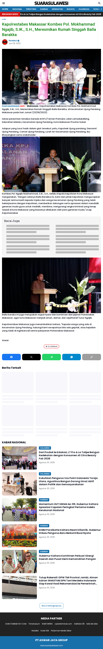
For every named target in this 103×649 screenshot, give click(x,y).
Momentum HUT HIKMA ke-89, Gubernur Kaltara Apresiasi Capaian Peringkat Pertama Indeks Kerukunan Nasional (68, 507)
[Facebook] (11, 357)
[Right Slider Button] (100, 9)
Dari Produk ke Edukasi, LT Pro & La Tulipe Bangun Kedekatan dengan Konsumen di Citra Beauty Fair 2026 (69, 455)
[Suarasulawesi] (51, 3)
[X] (31, 357)
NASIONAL (17, 9)
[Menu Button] (3, 3)
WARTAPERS (47, 623)
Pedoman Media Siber (61, 630)
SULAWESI (45, 448)
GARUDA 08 (79, 623)
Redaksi (35, 630)
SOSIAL (96, 9)
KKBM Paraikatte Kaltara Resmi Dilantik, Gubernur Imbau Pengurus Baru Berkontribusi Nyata (70, 531)
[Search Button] (99, 3)
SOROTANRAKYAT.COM (15, 623)
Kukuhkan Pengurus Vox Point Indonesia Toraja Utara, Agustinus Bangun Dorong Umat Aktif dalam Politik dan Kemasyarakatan (68, 481)
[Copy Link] (91, 357)
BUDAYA (71, 9)
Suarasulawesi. (13, 106)
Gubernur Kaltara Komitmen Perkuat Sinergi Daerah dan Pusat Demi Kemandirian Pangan (67, 557)
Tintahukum (34, 623)
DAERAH (44, 9)
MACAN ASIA (92, 623)
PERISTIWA (31, 9)
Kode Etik (45, 630)
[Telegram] (51, 357)
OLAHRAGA (84, 9)
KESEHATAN (57, 9)
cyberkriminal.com (63, 623)
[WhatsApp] (71, 357)
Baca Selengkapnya (51, 605)
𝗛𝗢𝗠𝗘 (5, 9)
